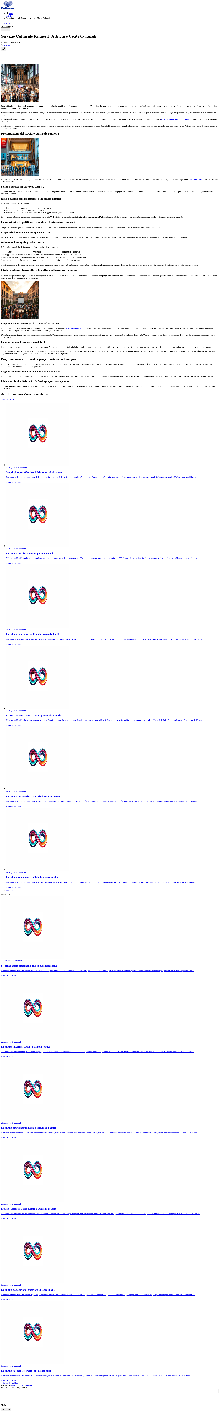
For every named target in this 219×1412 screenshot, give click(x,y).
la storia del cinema (73, 328)
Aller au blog (12, 1383)
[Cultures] (8, 8)
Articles (4, 1383)
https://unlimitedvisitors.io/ (21, 1385)
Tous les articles (7, 399)
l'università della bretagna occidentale (176, 119)
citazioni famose (196, 179)
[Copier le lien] (3, 49)
